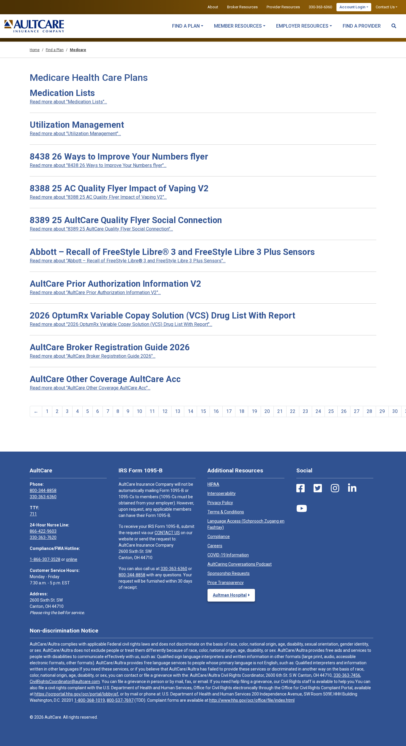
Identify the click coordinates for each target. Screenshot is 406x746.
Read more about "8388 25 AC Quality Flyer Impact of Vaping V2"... (98, 197)
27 (356, 411)
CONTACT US (167, 532)
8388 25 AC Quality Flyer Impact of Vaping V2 (119, 188)
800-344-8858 (43, 490)
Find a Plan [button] (186, 26)
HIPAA (213, 484)
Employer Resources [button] (302, 26)
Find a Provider (362, 26)
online (71, 559)
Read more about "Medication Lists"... (68, 102)
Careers (214, 545)
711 (33, 514)
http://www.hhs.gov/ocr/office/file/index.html (252, 700)
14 (190, 411)
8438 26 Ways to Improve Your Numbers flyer (119, 157)
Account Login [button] (352, 7)
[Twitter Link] (318, 488)
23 (305, 411)
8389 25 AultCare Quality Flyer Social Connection (126, 220)
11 (152, 411)
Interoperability (221, 493)
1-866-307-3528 (45, 559)
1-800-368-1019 (89, 700)
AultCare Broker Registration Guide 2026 (110, 347)
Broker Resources (242, 7)
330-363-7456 (346, 675)
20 (267, 411)
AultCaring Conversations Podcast (239, 564)
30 (395, 411)
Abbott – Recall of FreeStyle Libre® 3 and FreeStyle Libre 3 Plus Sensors (172, 252)
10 (139, 411)
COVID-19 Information (228, 555)
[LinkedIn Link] (352, 488)
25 (331, 411)
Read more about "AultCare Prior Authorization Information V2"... (95, 292)
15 (203, 411)
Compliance (218, 536)
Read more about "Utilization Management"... (75, 133)
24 (318, 411)
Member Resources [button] (238, 26)
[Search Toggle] (393, 23)
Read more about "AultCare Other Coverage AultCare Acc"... (90, 388)
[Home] (34, 26)
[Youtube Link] (301, 508)
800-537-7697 (120, 700)
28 (369, 411)
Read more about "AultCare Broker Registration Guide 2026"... (92, 356)
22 (292, 411)
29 (382, 411)
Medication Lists (62, 93)
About (212, 7)
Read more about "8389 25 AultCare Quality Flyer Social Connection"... (101, 229)
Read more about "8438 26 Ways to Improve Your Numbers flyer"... (98, 165)
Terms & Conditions (225, 512)
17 (229, 411)
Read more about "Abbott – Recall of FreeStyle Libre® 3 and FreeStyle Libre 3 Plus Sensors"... (128, 261)
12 (165, 411)
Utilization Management (77, 125)
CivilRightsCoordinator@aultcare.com (65, 681)
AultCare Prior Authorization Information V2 (115, 284)
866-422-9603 (43, 531)
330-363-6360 (320, 7)
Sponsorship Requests (228, 573)
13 (177, 411)
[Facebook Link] (300, 488)
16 (216, 411)
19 (254, 411)
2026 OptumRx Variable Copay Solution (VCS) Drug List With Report (162, 315)
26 (344, 411)
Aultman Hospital (230, 595)
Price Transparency (225, 582)
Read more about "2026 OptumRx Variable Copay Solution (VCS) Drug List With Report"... (121, 324)
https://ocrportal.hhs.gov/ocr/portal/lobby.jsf (76, 694)
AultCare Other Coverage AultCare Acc (105, 379)
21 (280, 411)
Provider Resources (283, 7)
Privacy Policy (220, 502)
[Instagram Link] (335, 488)
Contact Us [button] (385, 7)
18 (241, 411)
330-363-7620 (43, 537)
